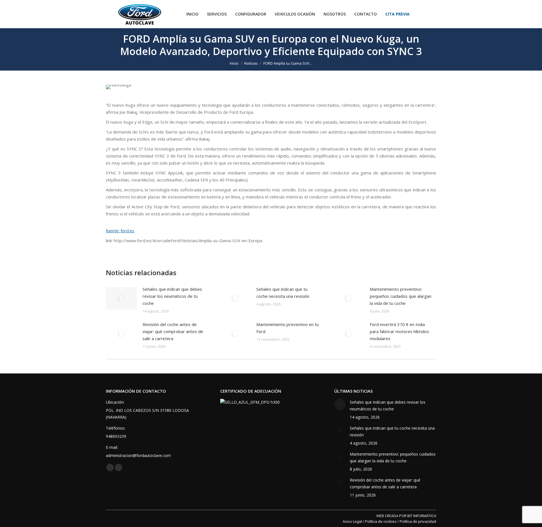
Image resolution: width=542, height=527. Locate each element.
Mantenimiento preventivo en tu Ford (287, 328)
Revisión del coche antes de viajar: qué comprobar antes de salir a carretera (173, 331)
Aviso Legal (352, 521)
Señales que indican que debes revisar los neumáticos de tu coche (172, 296)
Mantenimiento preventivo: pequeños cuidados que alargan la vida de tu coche (400, 296)
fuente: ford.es (120, 230)
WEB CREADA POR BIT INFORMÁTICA (406, 515)
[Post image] (121, 298)
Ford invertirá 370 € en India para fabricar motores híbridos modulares (399, 331)
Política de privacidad (418, 521)
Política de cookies (381, 521)
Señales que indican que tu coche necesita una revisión (282, 292)
